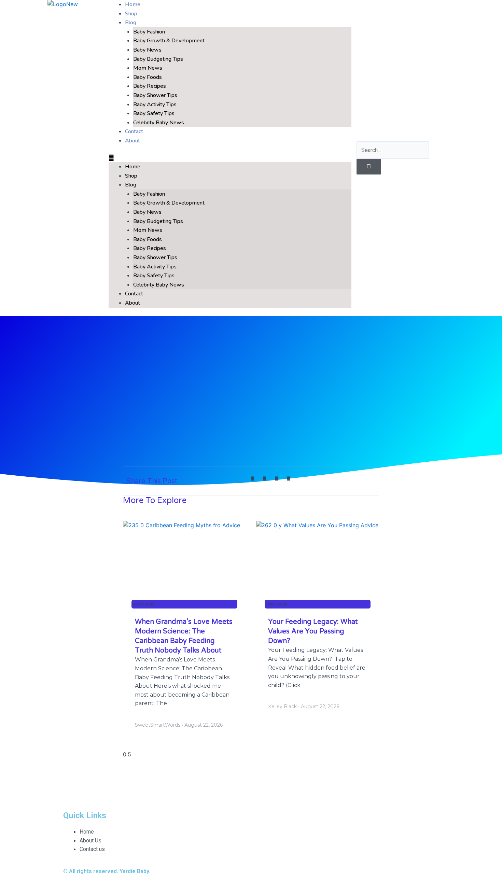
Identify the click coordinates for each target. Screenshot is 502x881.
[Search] (369, 166)
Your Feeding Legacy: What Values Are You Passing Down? (313, 631)
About (132, 140)
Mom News (147, 68)
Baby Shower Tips (155, 95)
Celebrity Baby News (158, 122)
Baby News (147, 50)
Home (132, 166)
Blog (130, 22)
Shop (131, 176)
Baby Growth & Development (169, 40)
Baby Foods (147, 77)
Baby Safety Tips (154, 113)
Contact (134, 293)
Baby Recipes (149, 86)
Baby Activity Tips (155, 104)
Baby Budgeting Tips (158, 59)
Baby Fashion (149, 32)
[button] (230, 158)
